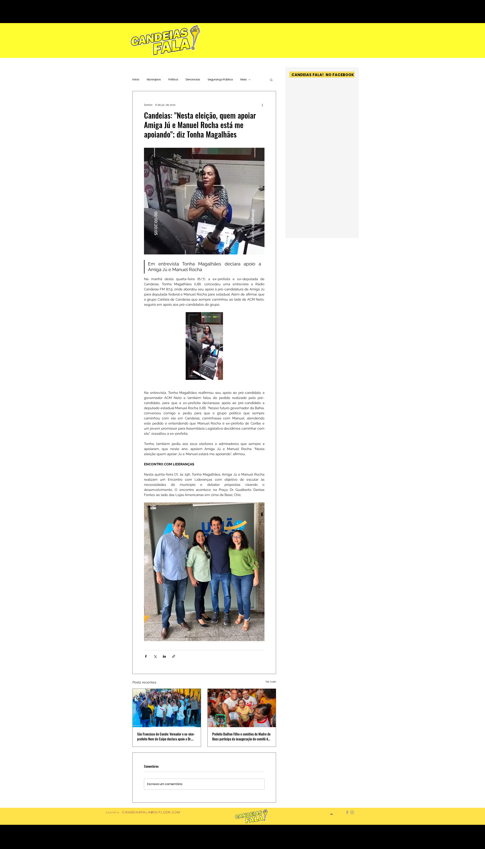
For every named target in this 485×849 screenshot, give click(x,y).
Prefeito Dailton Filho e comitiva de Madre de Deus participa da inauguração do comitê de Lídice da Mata (241, 736)
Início (135, 79)
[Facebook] (347, 812)
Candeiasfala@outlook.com (151, 812)
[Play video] (204, 346)
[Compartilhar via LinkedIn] (164, 656)
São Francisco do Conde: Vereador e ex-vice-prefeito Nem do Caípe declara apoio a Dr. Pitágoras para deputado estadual (166, 736)
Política (173, 79)
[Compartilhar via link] (173, 656)
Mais (243, 79)
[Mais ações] (262, 105)
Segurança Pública (220, 79)
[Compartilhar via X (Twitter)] (155, 656)
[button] (271, 79)
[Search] (331, 6)
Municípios (154, 79)
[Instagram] (352, 812)
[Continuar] (331, 814)
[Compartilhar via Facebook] (146, 656)
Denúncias (193, 79)
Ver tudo (270, 681)
